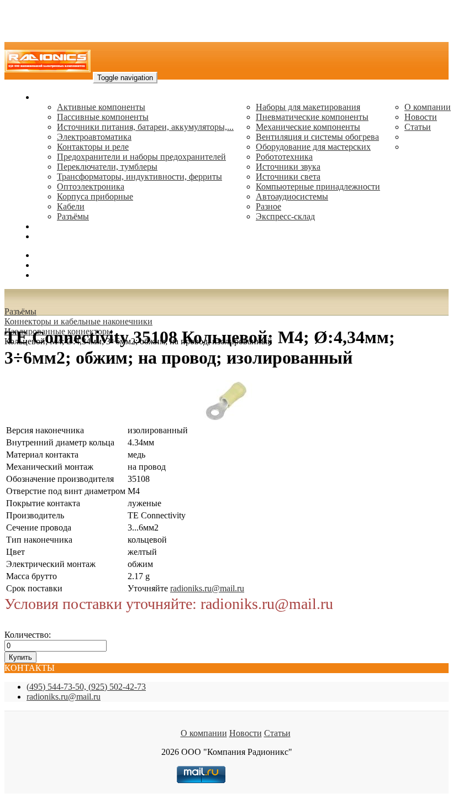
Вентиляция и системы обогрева (317, 136)
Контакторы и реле (93, 146)
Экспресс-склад (285, 216)
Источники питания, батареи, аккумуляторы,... (145, 127)
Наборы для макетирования (308, 107)
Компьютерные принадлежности (318, 186)
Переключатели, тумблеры (107, 166)
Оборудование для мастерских (313, 146)
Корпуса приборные (95, 196)
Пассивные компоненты (103, 117)
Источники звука (288, 166)
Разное (268, 206)
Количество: (27, 634)
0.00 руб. (51, 275)
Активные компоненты (101, 107)
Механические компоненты (308, 127)
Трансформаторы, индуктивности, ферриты (139, 176)
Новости (420, 117)
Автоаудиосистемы (292, 196)
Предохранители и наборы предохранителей (141, 156)
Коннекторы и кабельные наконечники (78, 321)
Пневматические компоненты (312, 117)
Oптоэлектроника (90, 186)
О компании (427, 107)
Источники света (288, 176)
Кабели (71, 206)
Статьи (417, 127)
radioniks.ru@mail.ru (72, 236)
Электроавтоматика (94, 136)
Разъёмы (20, 311)
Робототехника (284, 156)
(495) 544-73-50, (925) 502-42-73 (86, 686)
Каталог (50, 97)
